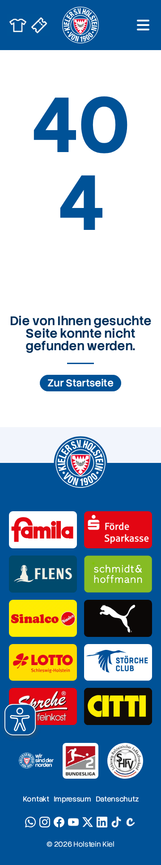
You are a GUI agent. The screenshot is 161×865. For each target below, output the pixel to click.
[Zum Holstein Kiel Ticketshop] (39, 25)
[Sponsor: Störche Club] (118, 662)
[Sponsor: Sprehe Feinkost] (43, 706)
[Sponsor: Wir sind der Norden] (36, 761)
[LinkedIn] (102, 822)
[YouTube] (73, 822)
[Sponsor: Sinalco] (43, 618)
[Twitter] (87, 822)
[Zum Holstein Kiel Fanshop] (18, 25)
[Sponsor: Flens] (43, 574)
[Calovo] (130, 822)
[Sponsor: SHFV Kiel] (125, 761)
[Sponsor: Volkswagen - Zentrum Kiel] (118, 574)
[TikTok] (116, 822)
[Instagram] (44, 822)
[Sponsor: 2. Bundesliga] (80, 761)
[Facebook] (59, 822)
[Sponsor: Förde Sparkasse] (118, 529)
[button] (20, 719)
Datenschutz (117, 799)
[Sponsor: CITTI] (118, 706)
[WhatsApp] (30, 822)
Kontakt (36, 799)
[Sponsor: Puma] (118, 618)
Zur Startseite (80, 383)
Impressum (72, 799)
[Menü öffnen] (143, 25)
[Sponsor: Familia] (43, 529)
